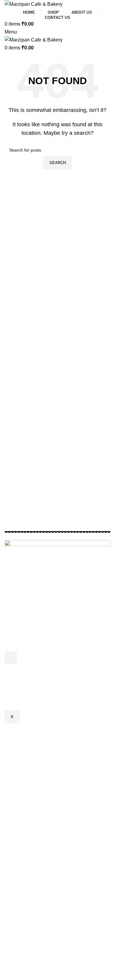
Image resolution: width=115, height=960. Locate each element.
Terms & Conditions (31, 689)
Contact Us (22, 700)
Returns (18, 678)
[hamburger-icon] (11, 657)
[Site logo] (34, 3)
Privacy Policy (25, 668)
